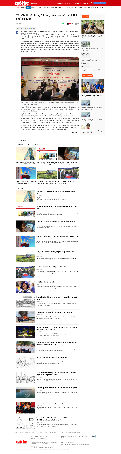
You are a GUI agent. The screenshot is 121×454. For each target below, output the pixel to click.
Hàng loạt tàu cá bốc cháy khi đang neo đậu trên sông (54, 312)
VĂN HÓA (46, 432)
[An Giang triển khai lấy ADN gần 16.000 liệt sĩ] (68, 173)
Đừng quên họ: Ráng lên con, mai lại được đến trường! (91, 108)
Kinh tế (90, 7)
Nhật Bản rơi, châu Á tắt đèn (45, 282)
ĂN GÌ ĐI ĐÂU (80, 432)
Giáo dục (80, 7)
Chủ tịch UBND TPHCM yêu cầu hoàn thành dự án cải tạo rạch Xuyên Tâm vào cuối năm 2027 (56, 343)
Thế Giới (33, 7)
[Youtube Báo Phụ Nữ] (71, 24)
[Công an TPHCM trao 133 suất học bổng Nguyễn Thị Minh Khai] (26, 173)
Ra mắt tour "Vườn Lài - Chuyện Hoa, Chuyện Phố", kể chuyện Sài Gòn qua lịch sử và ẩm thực (56, 328)
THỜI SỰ (17, 432)
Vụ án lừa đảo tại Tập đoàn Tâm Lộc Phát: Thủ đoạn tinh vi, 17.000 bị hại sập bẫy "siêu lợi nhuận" (55, 419)
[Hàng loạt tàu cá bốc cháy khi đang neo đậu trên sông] (25, 317)
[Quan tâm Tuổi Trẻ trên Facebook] (95, 436)
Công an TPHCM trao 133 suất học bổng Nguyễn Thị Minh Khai (26, 182)
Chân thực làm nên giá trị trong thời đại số (91, 37)
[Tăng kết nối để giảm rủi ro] (85, 55)
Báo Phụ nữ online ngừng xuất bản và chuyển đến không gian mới (47, 163)
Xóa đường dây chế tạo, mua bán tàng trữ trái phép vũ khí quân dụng (57, 298)
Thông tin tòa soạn (35, 446)
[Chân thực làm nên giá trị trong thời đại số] (92, 27)
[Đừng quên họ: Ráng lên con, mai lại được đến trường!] (85, 103)
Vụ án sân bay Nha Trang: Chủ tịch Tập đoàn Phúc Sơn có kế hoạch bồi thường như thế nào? (56, 374)
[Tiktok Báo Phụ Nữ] (68, 24)
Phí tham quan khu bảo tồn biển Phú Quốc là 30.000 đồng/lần (56, 388)
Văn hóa (68, 7)
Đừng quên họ (87, 76)
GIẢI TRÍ (51, 432)
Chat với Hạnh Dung (60, 7)
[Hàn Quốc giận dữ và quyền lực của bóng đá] (25, 408)
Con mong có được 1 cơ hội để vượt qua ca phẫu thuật (91, 131)
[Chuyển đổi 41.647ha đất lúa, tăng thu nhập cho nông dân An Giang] (47, 173)
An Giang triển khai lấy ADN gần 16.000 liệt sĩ (67, 182)
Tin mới (20, 188)
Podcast (60, 3)
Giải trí (72, 7)
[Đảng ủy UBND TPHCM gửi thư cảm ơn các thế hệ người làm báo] (26, 153)
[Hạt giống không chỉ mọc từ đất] (85, 65)
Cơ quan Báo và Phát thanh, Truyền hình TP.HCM (42, 447)
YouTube (68, 3)
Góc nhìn (85, 16)
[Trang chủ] (18, 7)
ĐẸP (85, 432)
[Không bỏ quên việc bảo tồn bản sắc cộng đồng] (85, 44)
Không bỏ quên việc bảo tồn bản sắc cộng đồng (92, 49)
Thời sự (28, 7)
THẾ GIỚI (22, 432)
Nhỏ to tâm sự (50, 7)
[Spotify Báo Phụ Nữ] (64, 24)
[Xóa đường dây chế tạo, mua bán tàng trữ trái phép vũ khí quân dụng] (25, 302)
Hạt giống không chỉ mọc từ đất (90, 70)
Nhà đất (101, 7)
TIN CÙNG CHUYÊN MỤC (27, 145)
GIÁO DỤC (56, 432)
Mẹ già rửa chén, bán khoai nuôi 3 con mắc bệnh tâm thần (91, 96)
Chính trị (23, 7)
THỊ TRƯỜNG (68, 432)
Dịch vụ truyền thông (66, 444)
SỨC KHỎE (62, 432)
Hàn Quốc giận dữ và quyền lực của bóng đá (50, 403)
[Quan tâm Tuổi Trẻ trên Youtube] (93, 436)
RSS (88, 444)
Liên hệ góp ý (84, 444)
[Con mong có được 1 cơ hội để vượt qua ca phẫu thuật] (85, 126)
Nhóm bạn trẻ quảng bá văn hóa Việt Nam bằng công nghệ (67, 163)
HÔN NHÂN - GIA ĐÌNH (30, 432)
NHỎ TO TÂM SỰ (39, 432)
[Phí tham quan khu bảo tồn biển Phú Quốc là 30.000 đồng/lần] (25, 392)
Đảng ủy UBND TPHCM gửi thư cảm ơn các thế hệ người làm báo (25, 163)
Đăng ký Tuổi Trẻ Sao (100, 3)
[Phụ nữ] (33, 3)
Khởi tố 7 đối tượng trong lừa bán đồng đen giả (51, 357)
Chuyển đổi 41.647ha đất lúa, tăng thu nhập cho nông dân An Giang (47, 182)
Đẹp (76, 7)
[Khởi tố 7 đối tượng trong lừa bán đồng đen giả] (25, 362)
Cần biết (77, 3)
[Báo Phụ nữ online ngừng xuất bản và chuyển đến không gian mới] (47, 153)
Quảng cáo (85, 3)
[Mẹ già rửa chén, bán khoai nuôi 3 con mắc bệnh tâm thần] (92, 86)
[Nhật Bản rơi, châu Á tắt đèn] (25, 287)
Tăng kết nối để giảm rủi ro (89, 60)
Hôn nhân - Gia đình (41, 7)
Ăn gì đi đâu (95, 7)
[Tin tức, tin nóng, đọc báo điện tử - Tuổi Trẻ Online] (22, 3)
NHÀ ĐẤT (74, 432)
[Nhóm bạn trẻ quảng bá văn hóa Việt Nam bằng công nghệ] (68, 153)
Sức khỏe (85, 7)
